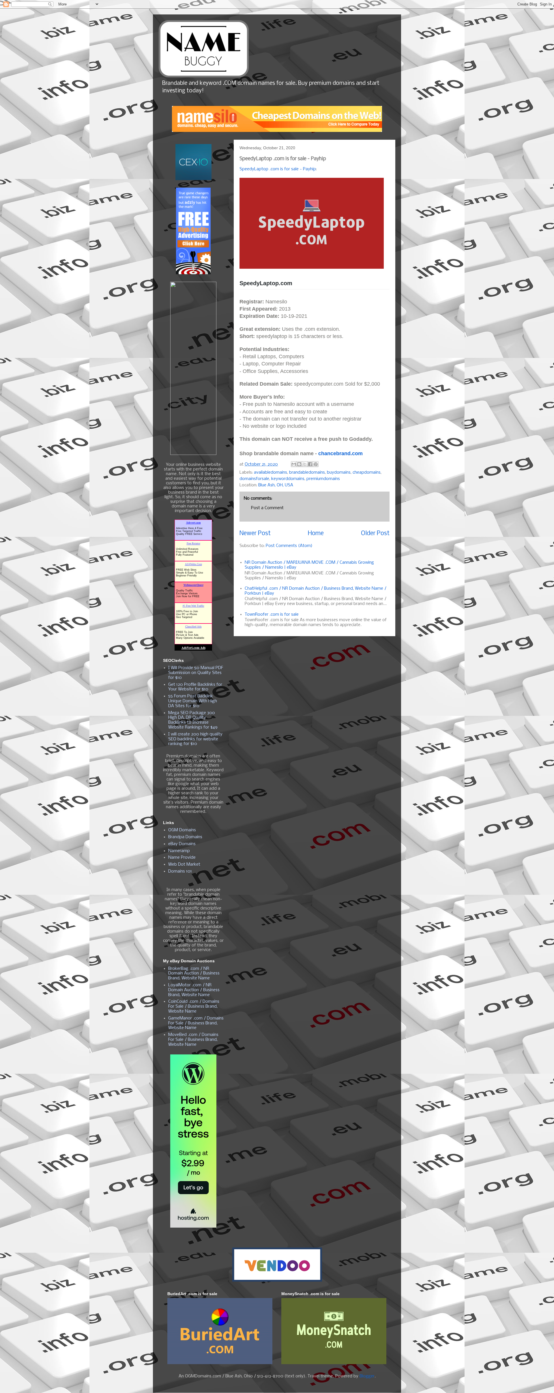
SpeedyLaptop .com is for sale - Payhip (277, 169)
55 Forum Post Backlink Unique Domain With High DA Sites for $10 (192, 701)
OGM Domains (182, 830)
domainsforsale (254, 479)
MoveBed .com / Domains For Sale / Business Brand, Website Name (193, 1039)
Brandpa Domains (185, 837)
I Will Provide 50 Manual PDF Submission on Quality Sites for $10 (195, 673)
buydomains (339, 472)
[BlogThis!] (299, 464)
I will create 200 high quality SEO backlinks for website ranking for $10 (195, 739)
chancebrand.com (340, 453)
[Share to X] (305, 464)
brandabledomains (307, 472)
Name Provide (182, 857)
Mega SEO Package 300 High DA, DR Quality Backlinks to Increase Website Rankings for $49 (193, 720)
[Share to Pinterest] (316, 464)
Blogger (367, 1376)
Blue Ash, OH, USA (275, 485)
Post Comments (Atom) (289, 546)
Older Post (375, 533)
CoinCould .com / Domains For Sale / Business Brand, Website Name (193, 1006)
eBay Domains (182, 844)
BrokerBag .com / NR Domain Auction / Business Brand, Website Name (194, 973)
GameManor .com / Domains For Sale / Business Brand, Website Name (196, 1023)
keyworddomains (287, 479)
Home (316, 533)
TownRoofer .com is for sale (272, 614)
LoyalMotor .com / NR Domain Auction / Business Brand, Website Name (194, 990)
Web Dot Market (184, 864)
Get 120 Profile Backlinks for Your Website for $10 (195, 687)
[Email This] (294, 464)
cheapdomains (367, 472)
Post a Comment (267, 508)
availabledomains (270, 472)
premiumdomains (323, 479)
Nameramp (179, 851)
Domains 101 (180, 871)
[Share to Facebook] (310, 464)
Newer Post (255, 533)
